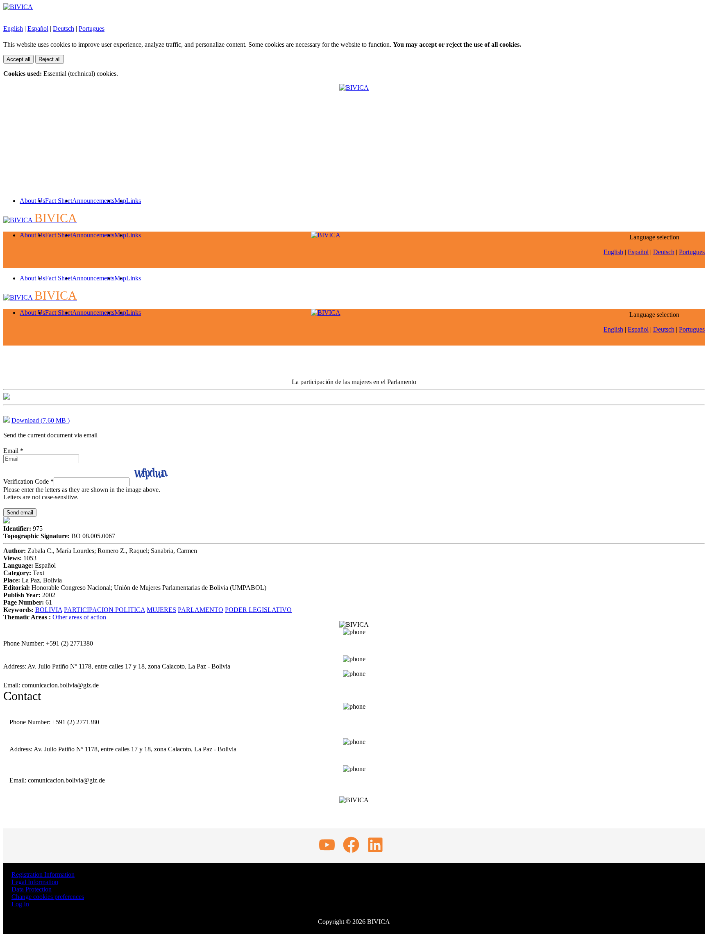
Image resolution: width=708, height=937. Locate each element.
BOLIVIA (48, 609)
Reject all (50, 59)
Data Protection (31, 889)
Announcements (93, 200)
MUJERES (161, 609)
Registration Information (43, 874)
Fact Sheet (58, 200)
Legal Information (34, 881)
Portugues (91, 28)
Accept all (18, 59)
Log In (20, 904)
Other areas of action (79, 617)
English (13, 28)
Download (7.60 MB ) (40, 420)
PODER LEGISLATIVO (258, 609)
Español (37, 28)
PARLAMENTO (200, 609)
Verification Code (28, 481)
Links (133, 200)
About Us (32, 200)
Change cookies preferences (47, 896)
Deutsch (63, 28)
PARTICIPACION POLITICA (104, 609)
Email (13, 450)
